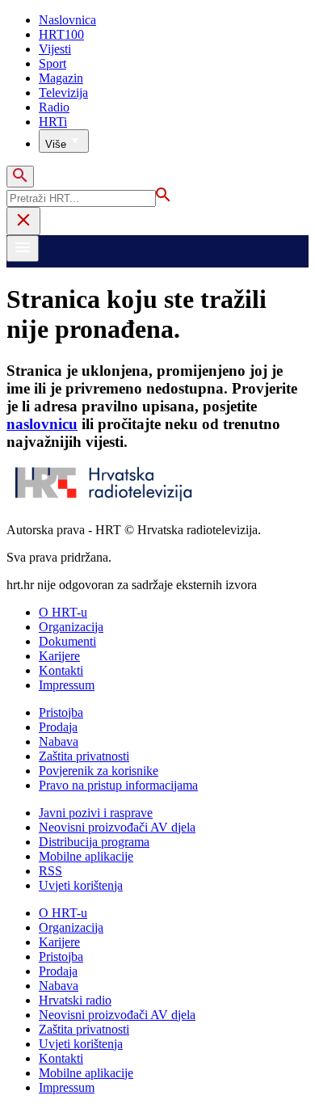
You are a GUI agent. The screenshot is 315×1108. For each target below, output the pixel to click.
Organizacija (71, 627)
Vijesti (55, 49)
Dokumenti (67, 641)
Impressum (66, 685)
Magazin (61, 78)
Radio (54, 107)
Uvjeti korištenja (81, 885)
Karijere (59, 656)
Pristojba (61, 712)
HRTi (53, 121)
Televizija (63, 92)
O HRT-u (63, 612)
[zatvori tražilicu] (23, 221)
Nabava (58, 741)
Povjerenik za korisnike (98, 770)
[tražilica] (20, 176)
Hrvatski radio (75, 1000)
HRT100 (61, 34)
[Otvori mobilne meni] (22, 248)
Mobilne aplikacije (86, 856)
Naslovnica (67, 20)
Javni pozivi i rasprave (96, 812)
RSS (50, 871)
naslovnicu (42, 423)
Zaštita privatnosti (84, 756)
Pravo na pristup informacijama (118, 785)
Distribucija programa (94, 842)
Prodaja (58, 727)
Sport (52, 63)
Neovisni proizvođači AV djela (117, 827)
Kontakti (61, 670)
